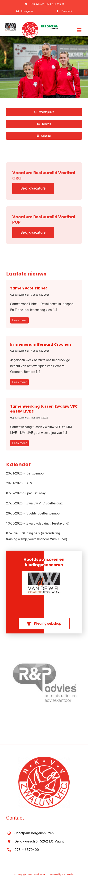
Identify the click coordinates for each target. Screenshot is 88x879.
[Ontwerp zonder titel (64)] (30, 23)
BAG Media (67, 874)
